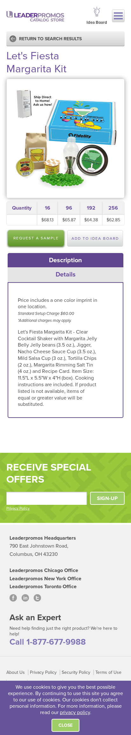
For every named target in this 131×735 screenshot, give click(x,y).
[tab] (66, 260)
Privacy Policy (18, 508)
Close (65, 725)
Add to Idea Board (95, 238)
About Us (15, 672)
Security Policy (76, 672)
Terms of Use (108, 672)
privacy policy (75, 712)
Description (65, 260)
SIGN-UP (107, 498)
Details (66, 274)
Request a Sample (36, 238)
